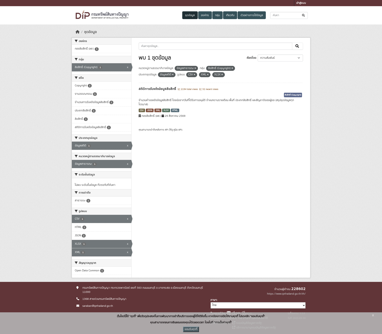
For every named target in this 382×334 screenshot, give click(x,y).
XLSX (166, 110)
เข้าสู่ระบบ (301, 3)
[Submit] (303, 15)
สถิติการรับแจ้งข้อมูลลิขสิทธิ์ (158, 89)
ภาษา (213, 300)
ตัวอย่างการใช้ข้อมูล (252, 15)
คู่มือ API (177, 129)
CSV (142, 110)
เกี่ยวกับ (230, 15)
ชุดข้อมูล (190, 15)
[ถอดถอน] (195, 68)
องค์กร (205, 15)
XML (158, 110)
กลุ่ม (217, 15)
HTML (175, 110)
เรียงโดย (251, 58)
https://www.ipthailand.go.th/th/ (286, 294)
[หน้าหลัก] (78, 32)
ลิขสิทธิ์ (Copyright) (293, 94)
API (166, 129)
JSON (149, 110)
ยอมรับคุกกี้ (191, 329)
